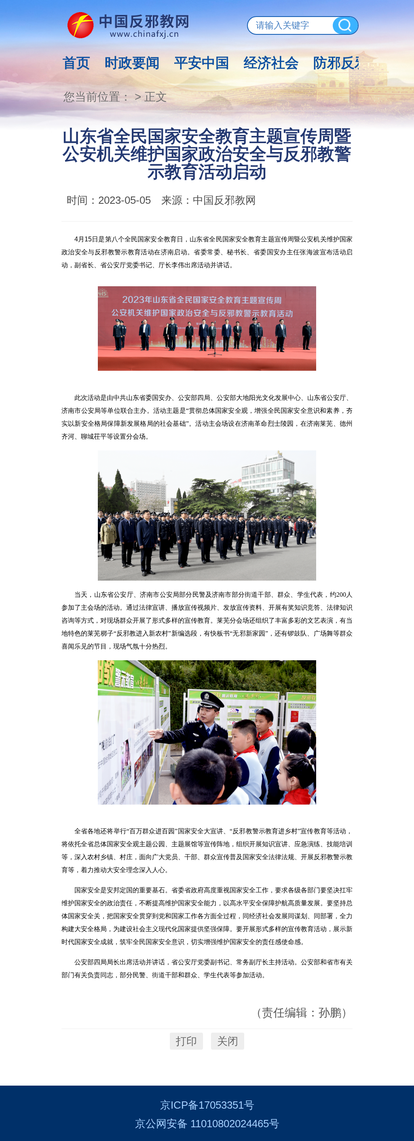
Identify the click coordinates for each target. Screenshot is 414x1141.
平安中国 (201, 62)
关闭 (227, 1041)
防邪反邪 (340, 62)
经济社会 (271, 62)
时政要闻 (132, 62)
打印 (186, 1041)
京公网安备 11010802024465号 (207, 1124)
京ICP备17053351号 (207, 1105)
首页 (76, 62)
